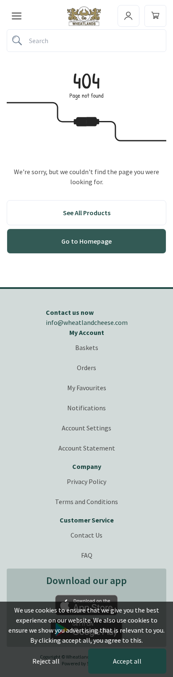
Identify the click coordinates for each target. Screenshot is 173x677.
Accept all (127, 661)
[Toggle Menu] (155, 16)
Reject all (46, 661)
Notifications (86, 408)
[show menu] (17, 16)
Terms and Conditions (86, 501)
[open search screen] (86, 40)
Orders (86, 367)
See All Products (86, 213)
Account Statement (86, 448)
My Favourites (86, 388)
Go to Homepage (86, 241)
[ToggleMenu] (128, 16)
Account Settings (86, 428)
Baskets (86, 347)
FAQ (86, 555)
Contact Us (86, 535)
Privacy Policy (86, 481)
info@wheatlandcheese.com (87, 322)
